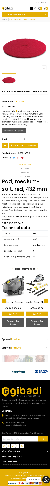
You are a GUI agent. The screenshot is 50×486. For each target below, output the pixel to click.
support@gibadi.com (16, 425)
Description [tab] (25, 164)
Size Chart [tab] (25, 176)
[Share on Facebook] (10, 157)
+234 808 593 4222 (15, 422)
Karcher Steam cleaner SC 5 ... (37, 302)
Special (11, 339)
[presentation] (4, 301)
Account (40, 2)
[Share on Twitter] (14, 157)
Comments (25, 172)
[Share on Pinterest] (22, 157)
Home (5, 19)
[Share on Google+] (18, 157)
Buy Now (13, 313)
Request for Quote (14, 130)
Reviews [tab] (25, 168)
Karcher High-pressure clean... (13, 302)
